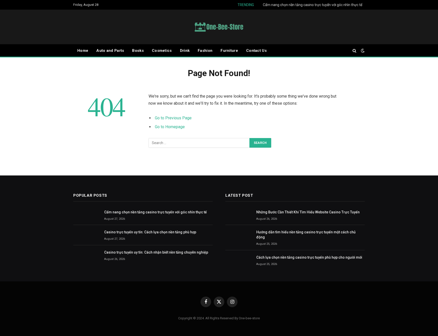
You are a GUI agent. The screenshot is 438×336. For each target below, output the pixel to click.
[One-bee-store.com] (219, 27)
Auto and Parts (110, 50)
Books (138, 50)
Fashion (205, 50)
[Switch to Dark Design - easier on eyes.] (362, 51)
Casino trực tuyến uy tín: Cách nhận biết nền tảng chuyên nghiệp (156, 252)
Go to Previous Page (173, 118)
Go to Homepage (170, 126)
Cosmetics (162, 50)
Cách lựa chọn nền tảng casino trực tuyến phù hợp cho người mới (309, 257)
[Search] (354, 50)
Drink (185, 50)
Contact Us (256, 50)
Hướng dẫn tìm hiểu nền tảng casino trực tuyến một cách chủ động (306, 234)
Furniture (229, 50)
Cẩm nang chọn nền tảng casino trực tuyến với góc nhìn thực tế (312, 5)
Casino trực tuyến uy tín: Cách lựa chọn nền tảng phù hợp (150, 232)
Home (82, 50)
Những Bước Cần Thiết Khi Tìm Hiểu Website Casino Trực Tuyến (308, 212)
